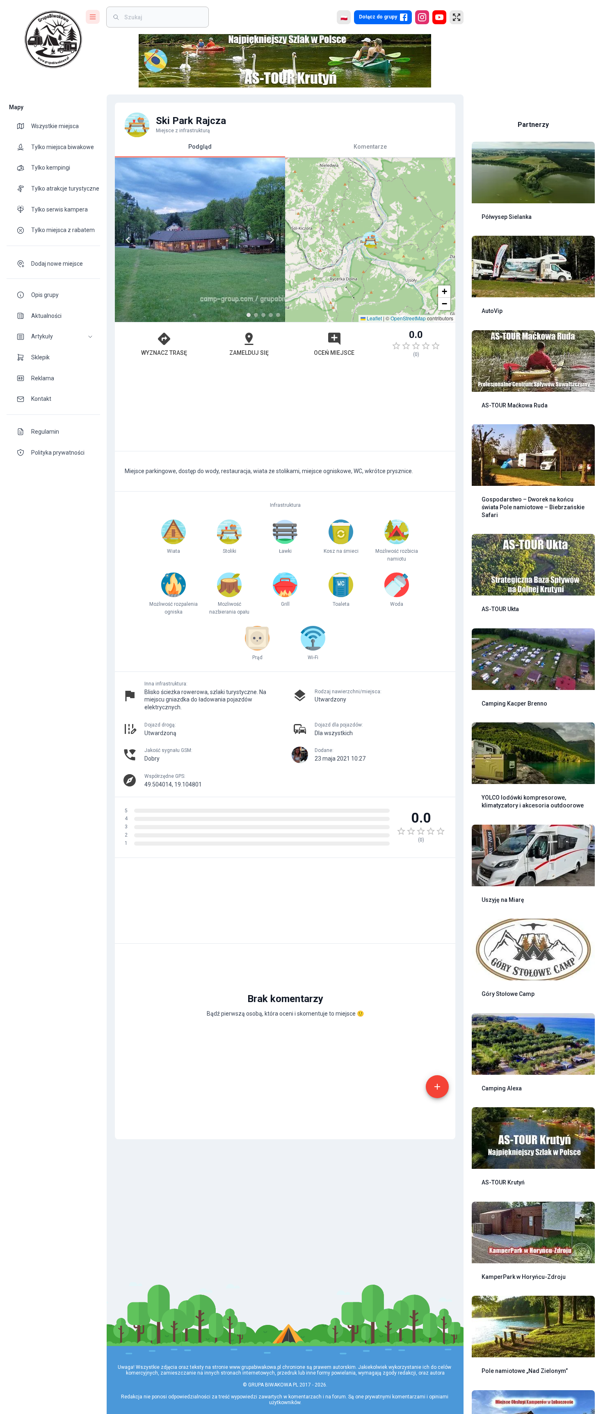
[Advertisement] (285, 408)
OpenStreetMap (408, 318)
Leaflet (373, 318)
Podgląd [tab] (200, 146)
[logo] (53, 39)
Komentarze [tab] (370, 146)
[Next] (272, 239)
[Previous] (128, 239)
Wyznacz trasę (164, 352)
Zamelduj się (249, 352)
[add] (437, 1086)
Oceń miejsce (334, 352)
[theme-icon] (23, 126)
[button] (53, 336)
